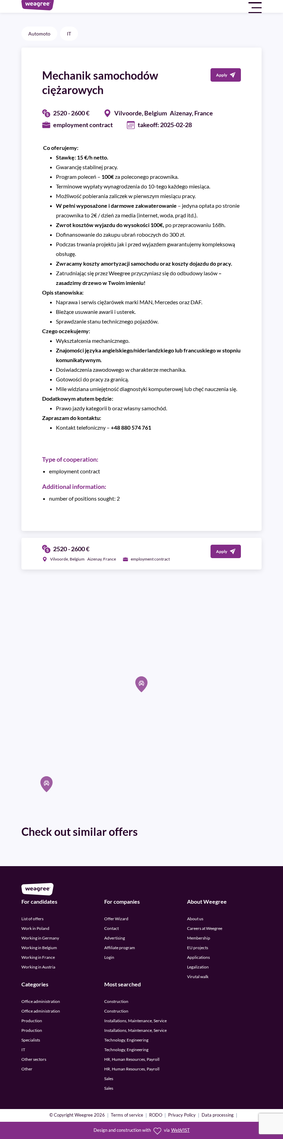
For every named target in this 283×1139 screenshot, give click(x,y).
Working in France (38, 957)
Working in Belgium (39, 947)
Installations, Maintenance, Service (135, 1020)
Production (31, 1020)
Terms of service (127, 1115)
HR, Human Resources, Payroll (131, 1059)
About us (195, 918)
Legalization (198, 966)
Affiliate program (119, 947)
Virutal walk (197, 976)
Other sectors (33, 1059)
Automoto (39, 34)
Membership (198, 938)
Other (26, 1068)
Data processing (218, 1115)
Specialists (30, 1040)
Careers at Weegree (204, 928)
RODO (155, 1115)
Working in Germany (40, 938)
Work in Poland (35, 928)
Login (109, 957)
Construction (116, 1001)
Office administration (40, 1001)
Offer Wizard (116, 918)
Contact (111, 928)
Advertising (114, 938)
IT (69, 34)
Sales (108, 1078)
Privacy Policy (182, 1115)
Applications (198, 957)
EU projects (197, 947)
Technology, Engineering (126, 1040)
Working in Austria (38, 966)
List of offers (32, 918)
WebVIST (180, 1130)
